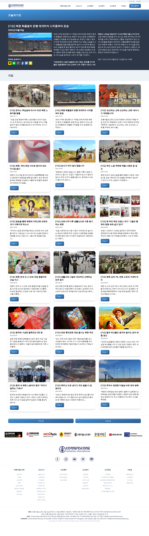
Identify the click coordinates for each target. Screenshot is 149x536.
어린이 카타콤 (41, 500)
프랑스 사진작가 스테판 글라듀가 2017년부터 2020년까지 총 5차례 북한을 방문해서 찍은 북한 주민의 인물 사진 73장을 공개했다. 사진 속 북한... (120, 233)
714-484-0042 (85, 516)
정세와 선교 (41, 497)
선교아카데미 (63, 474)
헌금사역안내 (108, 483)
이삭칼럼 (41, 480)
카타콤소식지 (130, 474)
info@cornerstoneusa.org (113, 516)
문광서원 (19, 491)
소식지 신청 (85, 480)
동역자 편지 (41, 494)
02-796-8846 (85, 512)
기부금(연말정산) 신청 (107, 491)
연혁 (19, 483)
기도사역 (85, 477)
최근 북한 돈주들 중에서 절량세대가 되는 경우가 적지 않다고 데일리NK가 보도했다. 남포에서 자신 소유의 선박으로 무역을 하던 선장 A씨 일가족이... (74, 289)
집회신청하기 (85, 488)
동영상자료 (130, 483)
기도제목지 (130, 477)
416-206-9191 (102, 519)
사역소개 (19, 474)
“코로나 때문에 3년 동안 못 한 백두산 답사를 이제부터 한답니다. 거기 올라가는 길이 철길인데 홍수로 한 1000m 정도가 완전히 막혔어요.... (74, 397)
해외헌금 (107, 488)
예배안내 (85, 483)
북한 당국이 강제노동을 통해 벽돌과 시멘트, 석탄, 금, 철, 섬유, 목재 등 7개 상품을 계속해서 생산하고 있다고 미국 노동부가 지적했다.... (120, 177)
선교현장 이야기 (41, 491)
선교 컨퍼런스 (63, 477)
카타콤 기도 (41, 486)
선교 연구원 (19, 486)
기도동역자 (41, 477)
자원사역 (85, 486)
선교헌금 (107, 474)
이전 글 (41, 421)
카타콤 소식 (41, 483)
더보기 (14, 132)
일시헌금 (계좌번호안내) (107, 480)
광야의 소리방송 (19, 488)
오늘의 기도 (41, 474)
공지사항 (131, 1)
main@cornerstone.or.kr (112, 512)
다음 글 (108, 421)
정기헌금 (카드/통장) (108, 477)
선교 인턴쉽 (63, 480)
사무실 (19, 477)
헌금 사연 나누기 (108, 486)
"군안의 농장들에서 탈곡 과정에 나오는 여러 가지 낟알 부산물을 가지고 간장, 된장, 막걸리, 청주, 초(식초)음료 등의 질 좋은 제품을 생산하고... (120, 344)
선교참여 (85, 474)
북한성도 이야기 (41, 488)
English (138, 1)
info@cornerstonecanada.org (117, 519)
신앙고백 (19, 480)
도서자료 (129, 480)
